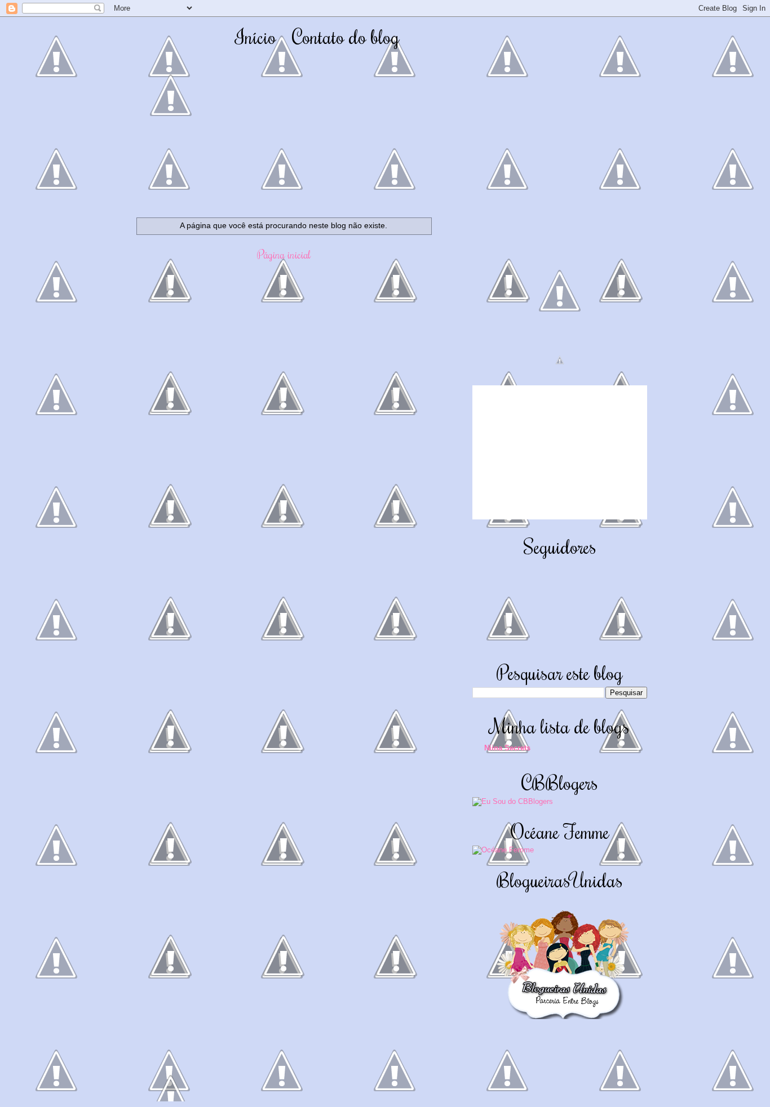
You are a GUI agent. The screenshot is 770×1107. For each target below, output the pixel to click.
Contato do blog (346, 36)
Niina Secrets (507, 748)
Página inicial (284, 254)
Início (255, 36)
